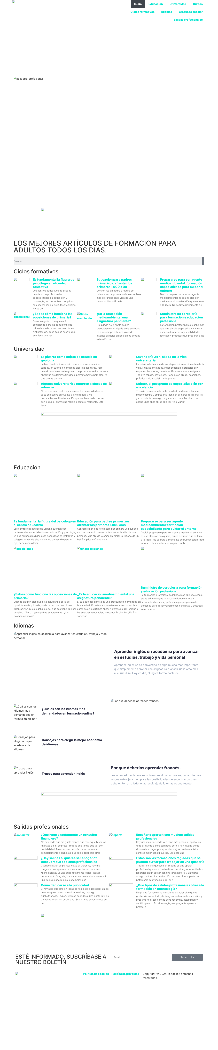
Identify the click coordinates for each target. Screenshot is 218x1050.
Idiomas (166, 11)
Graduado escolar (191, 11)
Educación (156, 4)
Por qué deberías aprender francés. (146, 767)
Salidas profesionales (188, 19)
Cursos (198, 4)
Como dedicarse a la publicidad (65, 885)
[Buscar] (203, 261)
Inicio (138, 4)
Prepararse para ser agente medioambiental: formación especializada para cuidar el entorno (181, 285)
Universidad (178, 4)
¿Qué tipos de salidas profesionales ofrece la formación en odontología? (170, 887)
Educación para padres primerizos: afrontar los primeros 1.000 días (114, 283)
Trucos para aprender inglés (63, 773)
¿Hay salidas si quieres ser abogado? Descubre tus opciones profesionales (69, 860)
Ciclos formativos (142, 11)
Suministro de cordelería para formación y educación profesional (181, 317)
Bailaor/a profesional (109, 175)
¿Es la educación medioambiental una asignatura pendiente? (114, 317)
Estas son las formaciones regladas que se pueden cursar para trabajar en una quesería (170, 860)
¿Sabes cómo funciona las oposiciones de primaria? (52, 315)
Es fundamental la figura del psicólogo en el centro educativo (54, 283)
